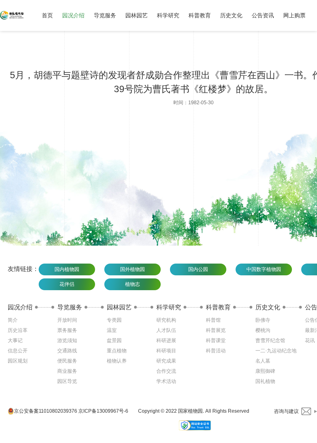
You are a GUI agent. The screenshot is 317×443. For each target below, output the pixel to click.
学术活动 (166, 381)
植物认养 (117, 360)
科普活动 (216, 350)
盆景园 (114, 340)
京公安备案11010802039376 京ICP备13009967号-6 (71, 411)
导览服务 (105, 15)
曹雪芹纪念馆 (270, 340)
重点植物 (117, 350)
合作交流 (166, 371)
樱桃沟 (262, 330)
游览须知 (67, 340)
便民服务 (67, 360)
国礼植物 (265, 381)
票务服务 (67, 330)
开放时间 (67, 320)
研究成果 (166, 360)
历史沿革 (18, 330)
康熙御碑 (265, 371)
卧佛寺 (262, 320)
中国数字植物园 (263, 269)
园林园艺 (136, 15)
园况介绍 (73, 15)
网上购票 (294, 15)
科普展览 (216, 330)
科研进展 (166, 340)
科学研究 (168, 15)
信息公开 (18, 350)
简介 (13, 320)
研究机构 (166, 320)
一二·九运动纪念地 (276, 350)
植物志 (132, 284)
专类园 (114, 320)
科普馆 (213, 320)
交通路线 (67, 350)
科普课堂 (216, 340)
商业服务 (67, 371)
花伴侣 (66, 284)
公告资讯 (263, 15)
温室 (112, 330)
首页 (47, 15)
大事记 (15, 340)
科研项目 (166, 350)
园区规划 (18, 360)
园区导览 (67, 381)
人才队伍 (166, 330)
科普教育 (200, 15)
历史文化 (231, 15)
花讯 (310, 340)
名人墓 (262, 360)
